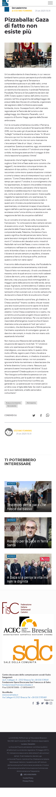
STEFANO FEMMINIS (23, 430)
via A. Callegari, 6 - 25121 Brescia (16, 680)
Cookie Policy (28, 778)
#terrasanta (31, 403)
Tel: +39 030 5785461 (37, 697)
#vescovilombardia (13, 403)
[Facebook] (33, 704)
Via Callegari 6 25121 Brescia (14, 697)
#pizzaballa (11, 406)
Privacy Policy (28, 781)
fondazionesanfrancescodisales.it (17, 685)
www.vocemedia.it (10, 695)
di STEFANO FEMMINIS (22, 11)
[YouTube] (47, 704)
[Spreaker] (38, 704)
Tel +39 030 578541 (40, 680)
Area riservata (30, 774)
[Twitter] (42, 704)
